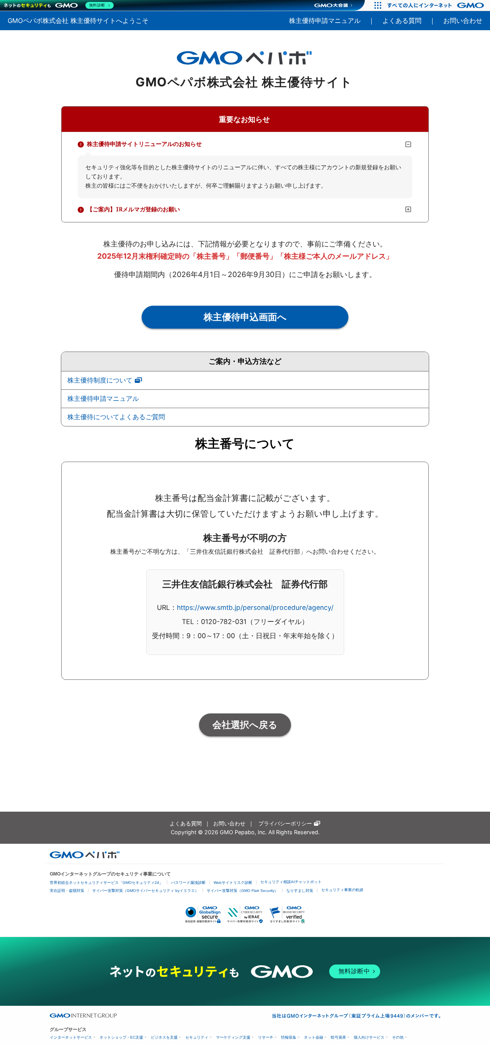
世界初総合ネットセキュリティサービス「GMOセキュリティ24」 (106, 882)
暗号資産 (338, 1037)
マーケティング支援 (233, 1037)
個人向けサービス (369, 1037)
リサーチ (265, 1037)
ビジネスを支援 (164, 1037)
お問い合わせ (462, 20)
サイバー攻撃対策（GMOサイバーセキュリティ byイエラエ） (145, 890)
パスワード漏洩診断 (188, 882)
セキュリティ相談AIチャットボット (291, 882)
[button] (245, 144)
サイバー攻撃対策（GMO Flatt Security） (242, 890)
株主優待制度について (99, 380)
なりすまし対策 (299, 890)
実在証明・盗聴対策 (67, 890)
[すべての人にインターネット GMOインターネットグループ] (436, 5)
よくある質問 (401, 20)
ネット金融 (313, 1037)
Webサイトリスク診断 (233, 882)
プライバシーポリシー (285, 823)
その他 (397, 1037)
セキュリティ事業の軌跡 (342, 890)
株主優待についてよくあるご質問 (116, 417)
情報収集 (288, 1037)
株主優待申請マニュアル (325, 20)
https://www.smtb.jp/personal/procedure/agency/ (255, 607)
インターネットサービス (71, 1037)
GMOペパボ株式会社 (78, 20)
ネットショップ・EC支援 (121, 1037)
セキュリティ (196, 1037)
